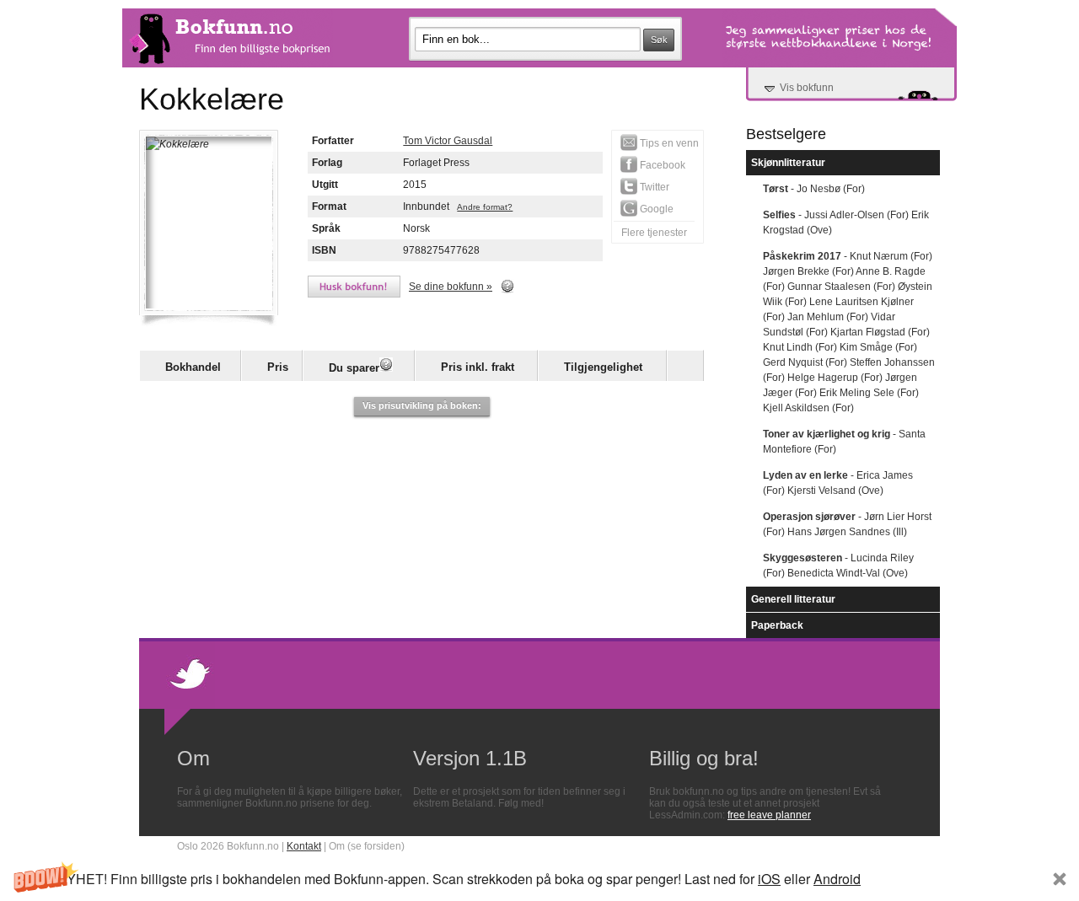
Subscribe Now (946, 878)
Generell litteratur (793, 599)
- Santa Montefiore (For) (844, 441)
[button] (539, 878)
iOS (769, 878)
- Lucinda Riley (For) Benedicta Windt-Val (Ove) (838, 565)
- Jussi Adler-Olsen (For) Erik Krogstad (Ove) (846, 222)
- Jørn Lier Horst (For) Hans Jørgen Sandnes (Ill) (847, 524)
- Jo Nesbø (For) (814, 189)
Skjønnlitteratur (788, 163)
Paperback (777, 625)
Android (837, 878)
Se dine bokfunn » (450, 286)
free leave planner (769, 815)
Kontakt (304, 846)
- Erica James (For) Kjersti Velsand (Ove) (838, 482)
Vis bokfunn (807, 88)
